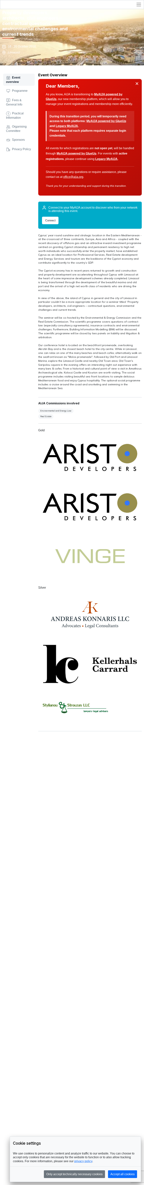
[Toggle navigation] (139, 4)
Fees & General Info (14, 102)
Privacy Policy (21, 149)
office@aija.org (73, 176)
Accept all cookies (122, 1174)
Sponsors (18, 139)
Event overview (13, 79)
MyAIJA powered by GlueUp (106, 121)
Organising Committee (16, 128)
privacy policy (83, 1161)
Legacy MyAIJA (67, 126)
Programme (20, 90)
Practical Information (15, 115)
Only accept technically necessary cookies (74, 1174)
